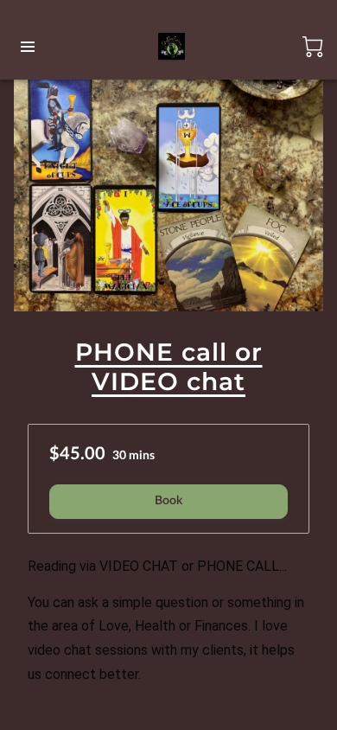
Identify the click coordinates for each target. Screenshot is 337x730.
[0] (312, 46)
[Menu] (27, 47)
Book (168, 501)
